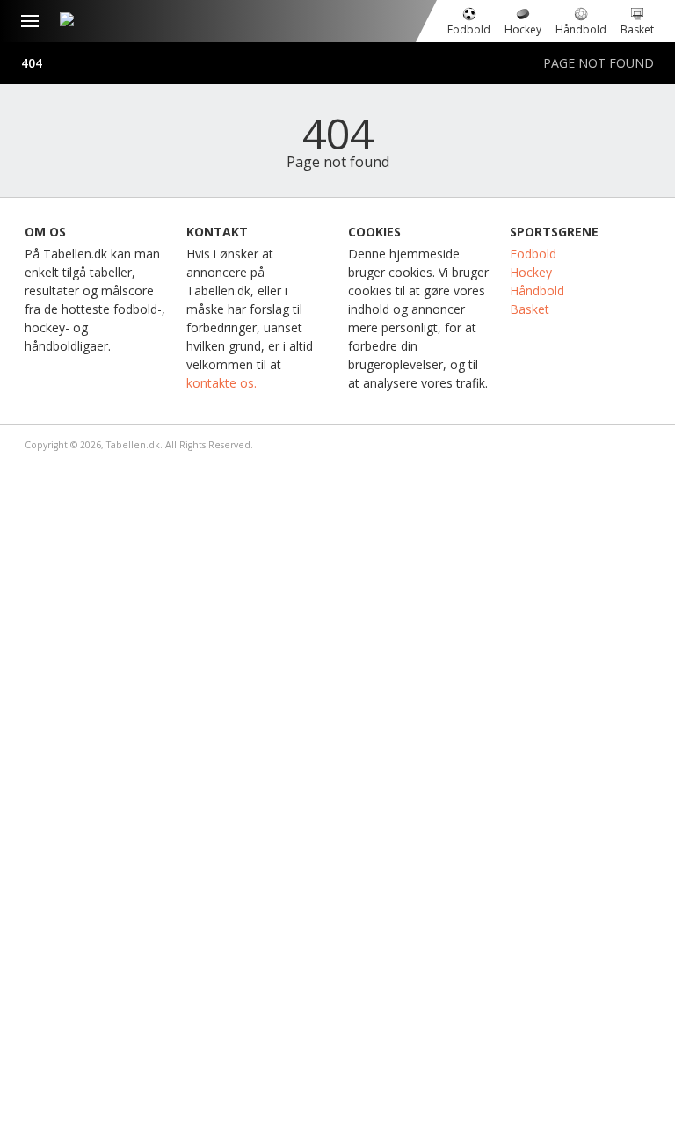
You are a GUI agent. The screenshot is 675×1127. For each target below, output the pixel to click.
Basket (529, 309)
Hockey (531, 272)
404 (31, 63)
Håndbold (537, 290)
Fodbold (533, 253)
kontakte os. (221, 382)
